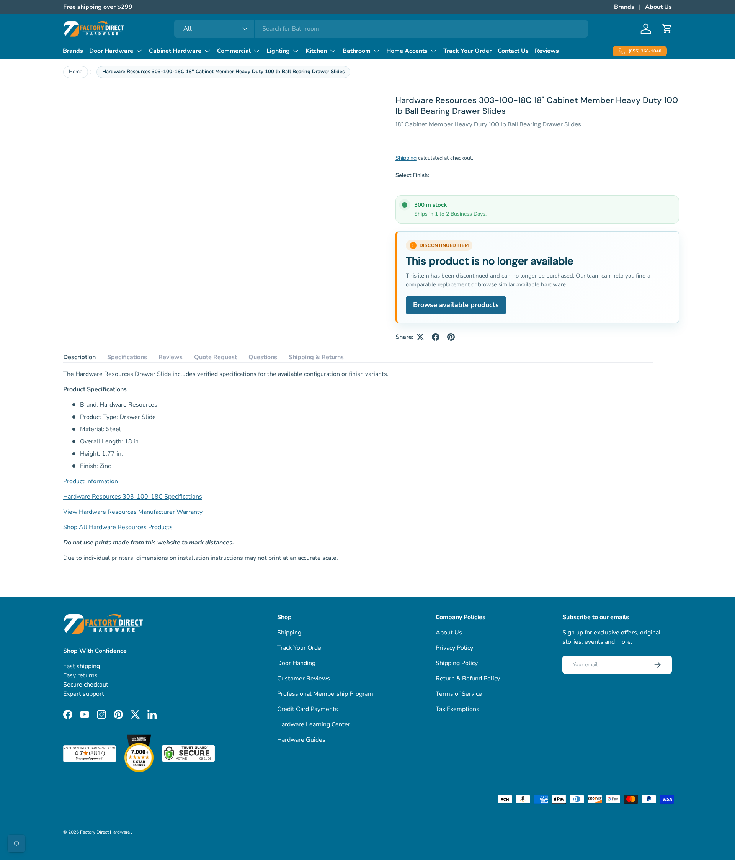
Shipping (405, 158)
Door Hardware (111, 51)
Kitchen (316, 51)
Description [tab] (79, 357)
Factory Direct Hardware (105, 832)
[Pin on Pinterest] (451, 337)
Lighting (278, 51)
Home (75, 71)
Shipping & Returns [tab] (316, 357)
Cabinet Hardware (175, 51)
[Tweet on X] (420, 337)
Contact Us (513, 51)
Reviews (547, 51)
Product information (90, 481)
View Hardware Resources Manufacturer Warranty (133, 512)
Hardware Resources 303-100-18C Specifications (132, 496)
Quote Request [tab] (215, 357)
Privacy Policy (454, 648)
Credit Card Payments (307, 709)
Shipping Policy (457, 663)
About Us (658, 7)
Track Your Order (467, 51)
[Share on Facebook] (435, 337)
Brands (624, 7)
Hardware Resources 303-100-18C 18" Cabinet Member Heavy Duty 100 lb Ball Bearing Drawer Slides (223, 71)
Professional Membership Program (325, 694)
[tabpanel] (358, 466)
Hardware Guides (301, 740)
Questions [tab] (262, 357)
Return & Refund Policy (468, 678)
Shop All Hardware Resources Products (118, 527)
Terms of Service (459, 694)
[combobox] (381, 29)
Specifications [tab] (127, 357)
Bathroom (357, 51)
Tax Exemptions (457, 709)
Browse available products (456, 304)
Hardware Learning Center (313, 724)
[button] (667, 28)
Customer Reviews (303, 678)
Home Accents (407, 51)
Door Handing (296, 663)
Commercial (234, 51)
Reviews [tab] (170, 357)
